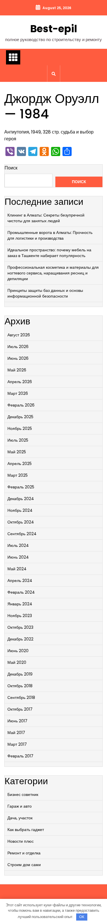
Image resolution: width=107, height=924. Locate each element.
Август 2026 (18, 335)
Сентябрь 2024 (22, 534)
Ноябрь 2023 (19, 615)
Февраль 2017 (20, 756)
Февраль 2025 (20, 487)
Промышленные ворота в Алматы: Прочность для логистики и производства (49, 235)
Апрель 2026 (19, 382)
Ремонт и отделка (24, 853)
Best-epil (53, 29)
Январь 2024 (19, 604)
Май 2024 (17, 569)
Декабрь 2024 (20, 499)
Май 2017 (16, 732)
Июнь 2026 (18, 358)
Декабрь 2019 (20, 674)
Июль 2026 (18, 346)
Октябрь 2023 (20, 627)
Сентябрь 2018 (21, 697)
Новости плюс (20, 841)
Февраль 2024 (21, 592)
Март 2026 (17, 393)
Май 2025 (16, 452)
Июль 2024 (18, 545)
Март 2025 (17, 475)
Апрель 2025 (19, 463)
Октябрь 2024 (20, 522)
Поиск (11, 168)
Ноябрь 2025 (19, 428)
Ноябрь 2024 (20, 510)
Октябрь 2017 (20, 709)
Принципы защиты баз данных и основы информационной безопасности (45, 293)
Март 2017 (17, 744)
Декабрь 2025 (20, 417)
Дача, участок (20, 818)
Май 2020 (16, 662)
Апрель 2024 (19, 580)
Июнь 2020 (18, 651)
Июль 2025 (17, 440)
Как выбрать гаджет (25, 829)
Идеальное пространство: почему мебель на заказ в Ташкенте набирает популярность (49, 252)
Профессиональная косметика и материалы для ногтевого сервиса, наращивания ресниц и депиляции (53, 273)
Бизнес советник (22, 794)
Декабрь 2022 (20, 639)
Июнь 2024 (18, 557)
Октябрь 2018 (20, 686)
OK (81, 916)
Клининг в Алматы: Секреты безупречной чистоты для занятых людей (45, 218)
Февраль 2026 (21, 405)
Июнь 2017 (17, 721)
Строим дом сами (24, 865)
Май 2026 (16, 370)
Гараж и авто (19, 806)
